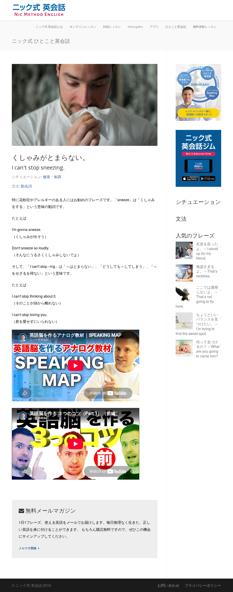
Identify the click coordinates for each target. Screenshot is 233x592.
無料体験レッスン (205, 26)
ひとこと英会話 (175, 26)
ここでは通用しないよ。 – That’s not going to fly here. (197, 297)
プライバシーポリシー (203, 585)
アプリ (154, 26)
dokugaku (135, 26)
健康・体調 (52, 176)
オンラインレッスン (83, 26)
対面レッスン (112, 26)
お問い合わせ (168, 585)
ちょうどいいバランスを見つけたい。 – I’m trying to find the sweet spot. (197, 324)
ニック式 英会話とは (49, 26)
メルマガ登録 (27, 548)
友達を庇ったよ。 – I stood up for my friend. (207, 251)
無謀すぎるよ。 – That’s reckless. (206, 271)
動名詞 (26, 186)
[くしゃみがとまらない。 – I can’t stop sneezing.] (84, 105)
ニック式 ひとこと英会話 (41, 40)
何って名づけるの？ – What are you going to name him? (207, 349)
